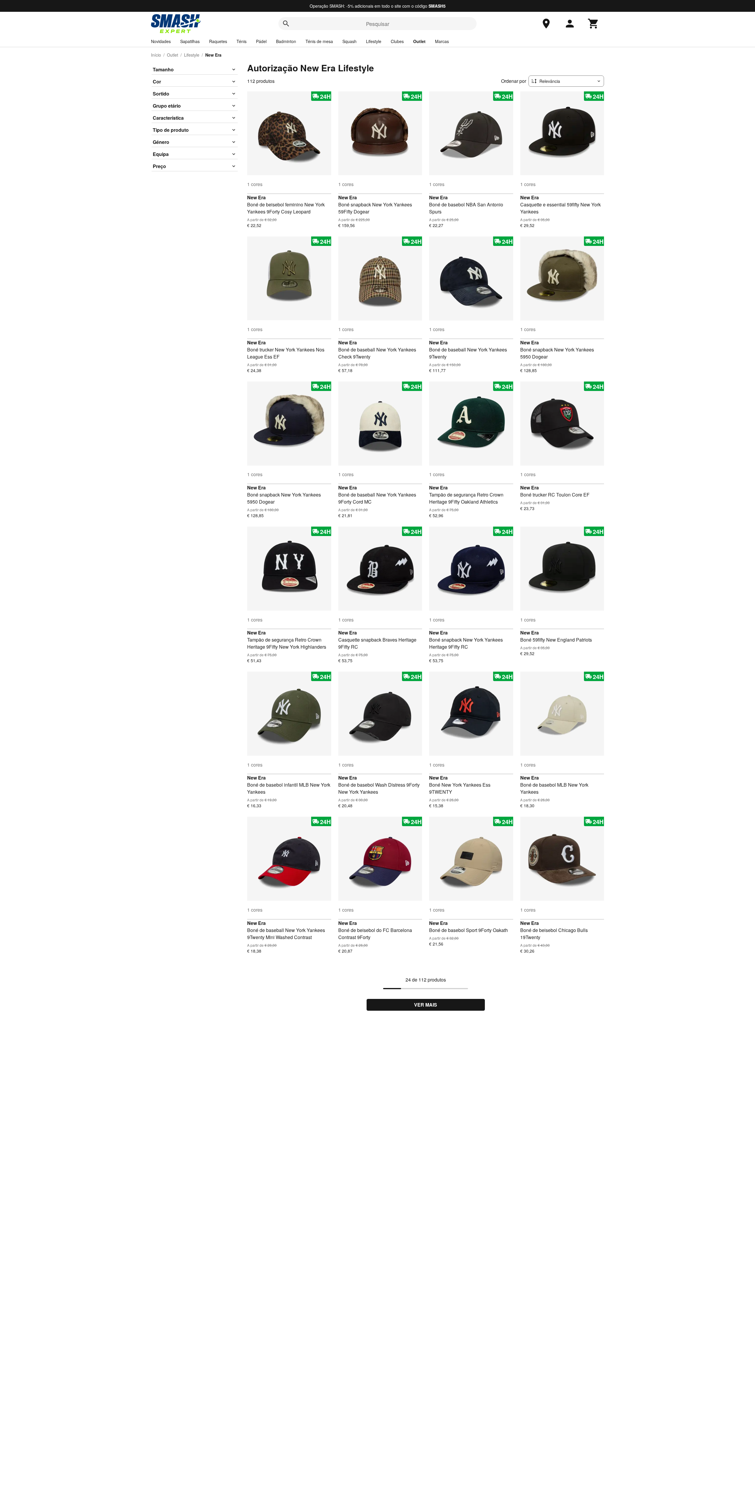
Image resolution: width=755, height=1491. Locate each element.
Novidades (161, 41)
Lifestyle (373, 41)
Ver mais (425, 1004)
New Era (256, 197)
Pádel (261, 41)
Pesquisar (377, 23)
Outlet (419, 41)
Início (156, 55)
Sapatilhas (190, 41)
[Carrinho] (593, 23)
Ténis (242, 41)
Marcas (442, 41)
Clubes (397, 41)
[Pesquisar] (286, 23)
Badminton (286, 41)
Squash (349, 41)
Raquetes (218, 41)
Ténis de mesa (319, 41)
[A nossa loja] (546, 23)
